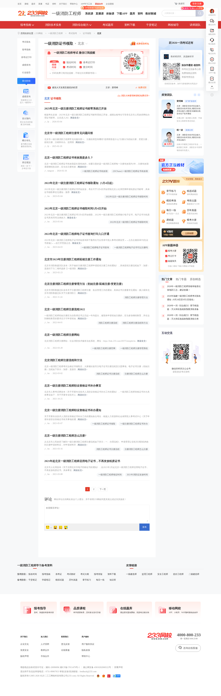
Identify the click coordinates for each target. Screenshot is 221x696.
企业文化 (24, 644)
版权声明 (24, 656)
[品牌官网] (116, 675)
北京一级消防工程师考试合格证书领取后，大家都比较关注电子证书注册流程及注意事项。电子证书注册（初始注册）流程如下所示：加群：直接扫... (97, 368)
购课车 (181, 4)
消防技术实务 (53, 24)
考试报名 (26, 42)
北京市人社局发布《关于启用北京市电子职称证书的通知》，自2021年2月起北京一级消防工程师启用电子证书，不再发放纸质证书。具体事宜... (96, 468)
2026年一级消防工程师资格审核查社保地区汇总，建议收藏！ (182, 288)
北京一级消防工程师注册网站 (62, 334)
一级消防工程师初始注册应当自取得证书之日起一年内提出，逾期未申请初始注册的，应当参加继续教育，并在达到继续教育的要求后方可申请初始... (97, 317)
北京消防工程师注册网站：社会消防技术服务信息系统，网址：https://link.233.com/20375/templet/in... (95, 341)
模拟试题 (59, 580)
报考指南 (25, 24)
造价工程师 (178, 574)
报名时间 (32, 574)
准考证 (58, 574)
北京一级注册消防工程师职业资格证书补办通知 (72, 410)
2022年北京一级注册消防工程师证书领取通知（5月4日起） (79, 183)
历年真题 (73, 580)
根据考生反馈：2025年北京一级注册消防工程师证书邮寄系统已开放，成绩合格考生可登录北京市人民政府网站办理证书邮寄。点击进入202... (97, 116)
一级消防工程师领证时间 (110, 475)
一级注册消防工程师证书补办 (134, 424)
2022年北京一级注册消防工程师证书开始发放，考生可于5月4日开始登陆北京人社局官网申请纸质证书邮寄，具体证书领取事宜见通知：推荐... (97, 190)
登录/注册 (196, 4)
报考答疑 (98, 574)
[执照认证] (103, 675)
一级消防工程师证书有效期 (94, 171)
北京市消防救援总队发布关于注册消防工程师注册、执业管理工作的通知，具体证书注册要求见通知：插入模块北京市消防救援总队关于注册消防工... (97, 291)
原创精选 (195, 279)
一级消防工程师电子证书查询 (95, 247)
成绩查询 (26, 65)
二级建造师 (194, 574)
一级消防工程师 (66, 13)
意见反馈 (65, 644)
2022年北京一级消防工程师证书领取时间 (129, 222)
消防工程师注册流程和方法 (135, 323)
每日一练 (100, 580)
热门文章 (167, 279)
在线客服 (65, 650)
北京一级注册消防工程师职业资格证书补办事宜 (72, 385)
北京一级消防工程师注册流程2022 (64, 309)
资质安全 (24, 650)
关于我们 (63, 4)
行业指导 (26, 72)
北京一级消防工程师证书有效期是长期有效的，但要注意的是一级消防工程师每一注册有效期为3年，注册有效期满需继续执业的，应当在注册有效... (96, 165)
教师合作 (45, 650)
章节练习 (87, 580)
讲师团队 (195, 24)
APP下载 (212, 73)
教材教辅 (150, 13)
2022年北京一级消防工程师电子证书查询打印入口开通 (76, 233)
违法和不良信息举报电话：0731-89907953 (39, 671)
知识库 (113, 580)
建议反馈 (212, 82)
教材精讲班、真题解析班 (182, 56)
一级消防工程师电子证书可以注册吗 (131, 247)
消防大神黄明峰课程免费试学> (135, 96)
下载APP (122, 13)
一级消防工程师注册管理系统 (134, 348)
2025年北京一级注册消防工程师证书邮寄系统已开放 (75, 108)
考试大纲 (84, 574)
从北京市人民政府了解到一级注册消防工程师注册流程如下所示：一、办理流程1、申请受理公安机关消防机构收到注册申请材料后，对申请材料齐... (96, 443)
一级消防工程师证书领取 (103, 424)
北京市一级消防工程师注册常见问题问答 (68, 133)
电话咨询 (212, 54)
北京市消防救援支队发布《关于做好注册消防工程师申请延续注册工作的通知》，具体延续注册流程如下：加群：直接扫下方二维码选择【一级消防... (97, 267)
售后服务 (212, 44)
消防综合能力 (80, 24)
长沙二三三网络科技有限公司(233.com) (58, 676)
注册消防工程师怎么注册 (136, 374)
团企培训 (212, 63)
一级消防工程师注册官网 (103, 348)
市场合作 (45, 656)
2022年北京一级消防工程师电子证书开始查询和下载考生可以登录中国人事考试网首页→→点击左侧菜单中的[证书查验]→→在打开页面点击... (96, 241)
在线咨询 (212, 15)
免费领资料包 (142, 44)
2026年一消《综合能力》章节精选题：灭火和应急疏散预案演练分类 (181, 317)
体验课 (110, 13)
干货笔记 (151, 24)
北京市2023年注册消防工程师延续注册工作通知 (72, 259)
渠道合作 (99, 4)
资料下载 (129, 24)
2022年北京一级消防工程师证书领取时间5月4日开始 (75, 208)
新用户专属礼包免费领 (193, 8)
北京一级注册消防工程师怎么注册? (65, 435)
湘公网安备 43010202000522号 (97, 667)
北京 (81, 43)
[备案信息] (98, 675)
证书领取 (87, 33)
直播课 (100, 13)
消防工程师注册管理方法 (136, 297)
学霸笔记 (46, 580)
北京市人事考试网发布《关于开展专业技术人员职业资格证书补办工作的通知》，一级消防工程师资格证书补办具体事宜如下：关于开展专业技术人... (97, 393)
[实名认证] (108, 675)
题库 (33, 4)
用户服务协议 (88, 644)
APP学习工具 (87, 5)
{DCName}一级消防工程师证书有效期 (130, 171)
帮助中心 (74, 4)
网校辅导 (173, 24)
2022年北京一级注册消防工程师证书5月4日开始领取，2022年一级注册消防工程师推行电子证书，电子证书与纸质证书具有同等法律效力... (97, 216)
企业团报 (110, 4)
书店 (47, 4)
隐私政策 (86, 650)
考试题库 (108, 24)
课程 (26, 4)
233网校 (39, 33)
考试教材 (71, 574)
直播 (40, 4)
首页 (19, 4)
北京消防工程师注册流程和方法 (63, 360)
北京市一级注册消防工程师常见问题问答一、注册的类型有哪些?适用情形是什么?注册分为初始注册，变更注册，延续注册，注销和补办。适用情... (96, 140)
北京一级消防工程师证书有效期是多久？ (68, 157)
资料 (54, 4)
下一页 (103, 489)
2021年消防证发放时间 (137, 475)
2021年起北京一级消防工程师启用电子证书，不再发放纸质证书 (82, 461)
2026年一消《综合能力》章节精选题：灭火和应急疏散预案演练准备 (181, 307)
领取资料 (212, 34)
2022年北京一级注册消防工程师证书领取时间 (127, 197)
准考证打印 (26, 57)
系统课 (89, 13)
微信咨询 (212, 25)
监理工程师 (147, 574)
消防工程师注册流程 (107, 323)
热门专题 (181, 279)
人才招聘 (45, 644)
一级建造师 (131, 574)
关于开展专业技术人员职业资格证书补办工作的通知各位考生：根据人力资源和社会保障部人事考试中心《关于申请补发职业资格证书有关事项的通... (97, 418)
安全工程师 (162, 574)
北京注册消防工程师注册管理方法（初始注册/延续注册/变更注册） (84, 283)
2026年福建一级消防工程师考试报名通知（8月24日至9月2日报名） (182, 298)
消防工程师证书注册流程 (108, 374)
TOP (212, 88)
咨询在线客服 (190, 648)
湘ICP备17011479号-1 (70, 667)
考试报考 (73, 33)
